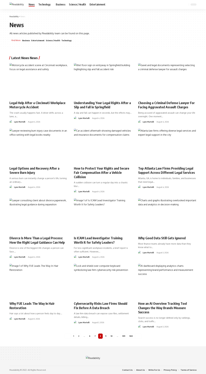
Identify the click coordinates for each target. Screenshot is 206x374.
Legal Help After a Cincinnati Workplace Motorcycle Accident (37, 105)
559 (123, 336)
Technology (66, 40)
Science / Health (53, 40)
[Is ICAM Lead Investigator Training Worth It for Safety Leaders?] (103, 215)
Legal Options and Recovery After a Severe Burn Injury (34, 170)
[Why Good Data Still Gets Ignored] (167, 215)
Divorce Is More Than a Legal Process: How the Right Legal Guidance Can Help (37, 240)
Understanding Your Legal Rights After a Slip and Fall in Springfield (102, 105)
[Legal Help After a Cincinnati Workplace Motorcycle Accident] (39, 80)
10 (112, 336)
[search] (186, 4)
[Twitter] (175, 4)
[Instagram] (181, 4)
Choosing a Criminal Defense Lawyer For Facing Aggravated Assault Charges (166, 105)
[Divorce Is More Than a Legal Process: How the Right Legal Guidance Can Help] (39, 215)
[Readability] (17, 4)
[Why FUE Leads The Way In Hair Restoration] (39, 281)
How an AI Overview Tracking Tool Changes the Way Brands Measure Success (162, 307)
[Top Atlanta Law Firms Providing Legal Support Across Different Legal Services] (167, 146)
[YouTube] (178, 4)
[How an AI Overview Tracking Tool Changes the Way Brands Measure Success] (167, 281)
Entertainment (37, 40)
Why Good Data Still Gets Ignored (162, 238)
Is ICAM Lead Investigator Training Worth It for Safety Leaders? (98, 240)
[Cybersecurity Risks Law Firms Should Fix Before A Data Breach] (103, 281)
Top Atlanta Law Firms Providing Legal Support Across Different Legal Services (166, 170)
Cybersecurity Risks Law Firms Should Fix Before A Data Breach (100, 305)
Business (26, 40)
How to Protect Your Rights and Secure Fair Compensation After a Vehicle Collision (101, 172)
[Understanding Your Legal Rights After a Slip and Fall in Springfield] (103, 80)
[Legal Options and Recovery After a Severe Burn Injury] (39, 146)
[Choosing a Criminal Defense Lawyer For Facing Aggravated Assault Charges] (167, 80)
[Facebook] (171, 4)
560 (131, 336)
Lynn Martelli (19, 122)
